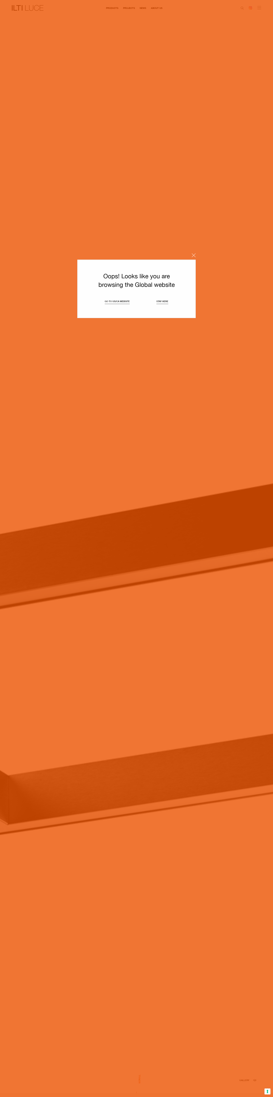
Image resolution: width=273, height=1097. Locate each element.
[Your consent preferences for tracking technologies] (267, 1091)
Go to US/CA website (117, 301)
